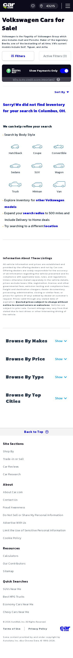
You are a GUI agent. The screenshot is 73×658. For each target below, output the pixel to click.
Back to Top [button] (33, 431)
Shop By (8, 451)
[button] (33, 6)
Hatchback (15, 153)
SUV (37, 172)
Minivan (37, 191)
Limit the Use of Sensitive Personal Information (34, 530)
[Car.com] (9, 6)
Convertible (59, 153)
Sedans (15, 172)
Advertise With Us (14, 523)
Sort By (60, 92)
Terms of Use (11, 629)
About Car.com (13, 492)
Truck (15, 191)
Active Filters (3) (55, 56)
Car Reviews (11, 467)
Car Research (12, 474)
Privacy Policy (37, 629)
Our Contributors (14, 564)
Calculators (10, 556)
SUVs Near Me (12, 589)
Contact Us (10, 500)
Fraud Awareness (14, 507)
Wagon (59, 172)
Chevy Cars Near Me (16, 612)
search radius (33, 213)
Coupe (37, 153)
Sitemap (8, 571)
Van (59, 191)
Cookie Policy (12, 538)
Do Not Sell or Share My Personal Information (33, 515)
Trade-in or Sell (13, 459)
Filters (20, 56)
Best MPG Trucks (14, 597)
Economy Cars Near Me (18, 604)
